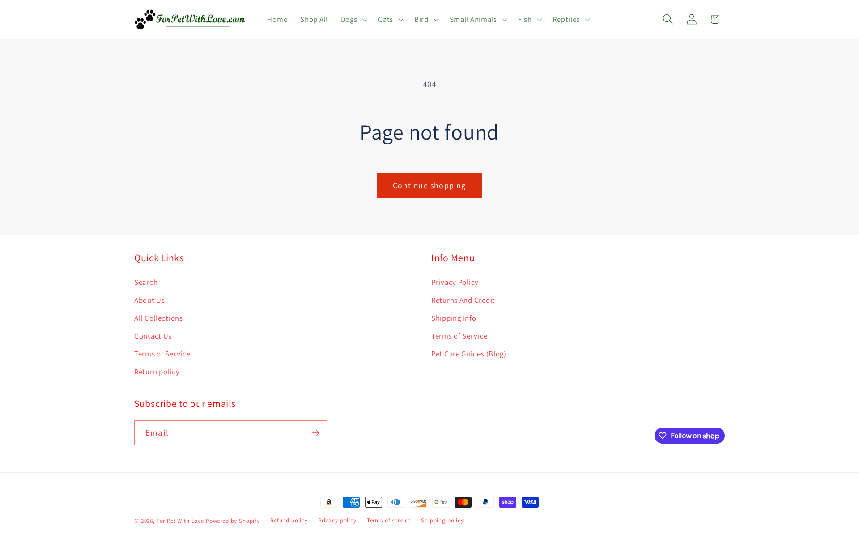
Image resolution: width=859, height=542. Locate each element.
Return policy (156, 372)
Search (145, 282)
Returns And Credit (463, 300)
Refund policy (289, 520)
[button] (353, 19)
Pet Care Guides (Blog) (468, 354)
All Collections (158, 318)
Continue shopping (429, 185)
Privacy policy (337, 520)
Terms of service (389, 520)
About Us (149, 300)
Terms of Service (162, 354)
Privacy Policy (455, 282)
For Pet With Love (180, 521)
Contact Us (153, 336)
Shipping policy (442, 520)
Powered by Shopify (233, 521)
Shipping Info (453, 318)
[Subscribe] (315, 432)
